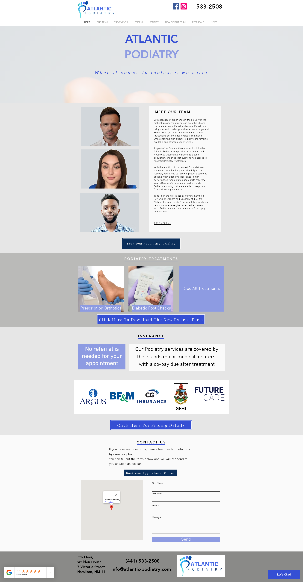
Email (154, 505)
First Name (157, 483)
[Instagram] (184, 6)
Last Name (157, 493)
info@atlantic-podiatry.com (141, 569)
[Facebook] (176, 6)
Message (156, 517)
